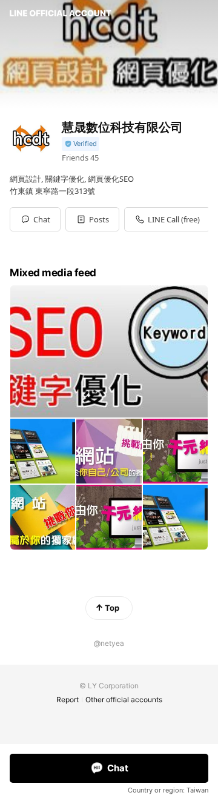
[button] (92, 219)
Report (67, 699)
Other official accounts (123, 699)
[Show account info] (80, 144)
